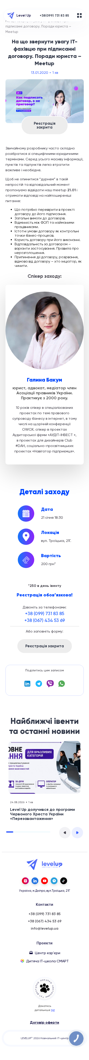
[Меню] (79, 15)
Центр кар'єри (47, 953)
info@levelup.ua (44, 928)
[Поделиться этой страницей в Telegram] (39, 686)
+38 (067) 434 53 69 (44, 620)
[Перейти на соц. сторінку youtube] (44, 880)
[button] (65, 832)
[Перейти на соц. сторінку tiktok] (63, 880)
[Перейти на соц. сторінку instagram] (25, 880)
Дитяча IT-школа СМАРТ (47, 961)
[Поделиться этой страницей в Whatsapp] (61, 686)
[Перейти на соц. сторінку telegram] (54, 880)
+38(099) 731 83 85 (54, 15)
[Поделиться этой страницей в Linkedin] (27, 686)
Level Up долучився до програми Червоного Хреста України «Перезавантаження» (42, 814)
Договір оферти (44, 1022)
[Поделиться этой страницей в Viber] (50, 686)
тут (53, 1010)
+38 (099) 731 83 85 (44, 613)
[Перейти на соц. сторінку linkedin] (34, 880)
